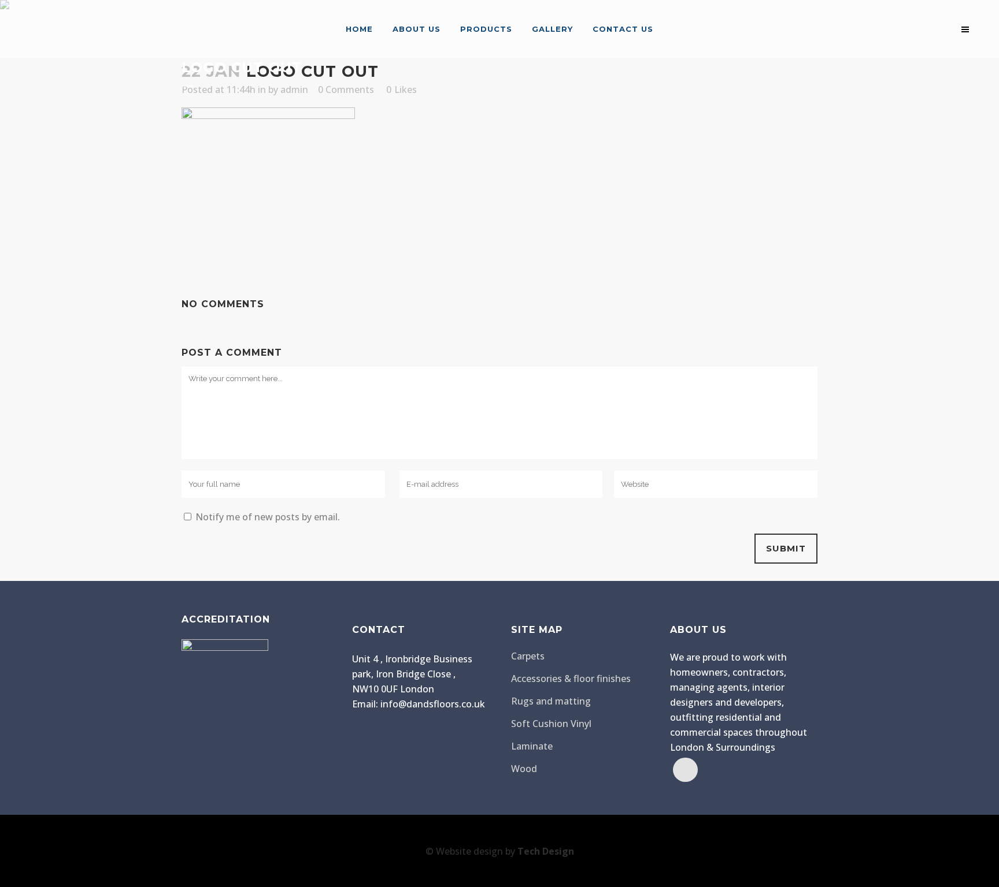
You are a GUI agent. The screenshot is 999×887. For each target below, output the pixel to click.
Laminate (532, 746)
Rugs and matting (551, 701)
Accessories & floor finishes (571, 678)
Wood (524, 768)
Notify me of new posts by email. (267, 516)
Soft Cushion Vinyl (551, 723)
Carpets (528, 656)
